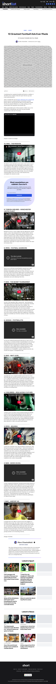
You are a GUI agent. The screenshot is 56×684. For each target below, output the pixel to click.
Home (25, 30)
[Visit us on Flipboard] (50, 4)
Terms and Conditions (32, 669)
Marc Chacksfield (23, 41)
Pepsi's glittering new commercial (25, 99)
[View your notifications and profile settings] (47, 2)
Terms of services (20, 198)
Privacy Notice (15, 199)
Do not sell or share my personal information (31, 671)
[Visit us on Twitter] (54, 4)
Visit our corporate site (40, 679)
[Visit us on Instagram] (46, 4)
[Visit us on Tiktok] (48, 4)
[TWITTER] (35, 542)
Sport (30, 30)
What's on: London (13, 7)
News (6, 7)
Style (32, 7)
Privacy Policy (40, 669)
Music (49, 7)
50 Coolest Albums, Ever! (47, 9)
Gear (29, 7)
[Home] (3, 7)
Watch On (7, 372)
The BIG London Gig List (15, 9)
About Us (15, 669)
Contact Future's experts (22, 669)
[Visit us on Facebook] (52, 4)
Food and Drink (38, 7)
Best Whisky (36, 9)
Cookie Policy (18, 671)
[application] (19, 124)
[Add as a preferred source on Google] (28, 675)
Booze (45, 7)
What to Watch (27, 9)
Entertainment (22, 7)
